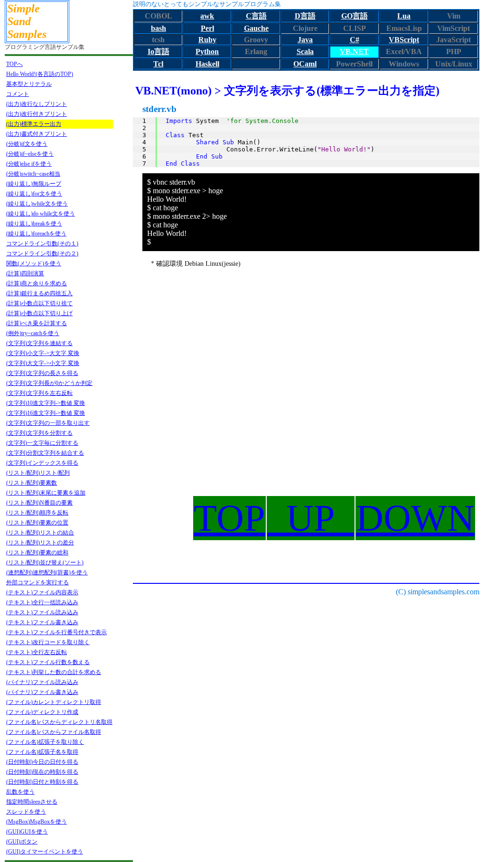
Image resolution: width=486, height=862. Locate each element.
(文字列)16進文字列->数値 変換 (45, 413)
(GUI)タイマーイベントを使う (44, 851)
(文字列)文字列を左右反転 (39, 393)
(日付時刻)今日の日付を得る (42, 762)
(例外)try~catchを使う (32, 333)
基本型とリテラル (29, 84)
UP (310, 518)
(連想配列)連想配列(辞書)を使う (47, 572)
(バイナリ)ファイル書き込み (42, 692)
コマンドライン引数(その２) (42, 253)
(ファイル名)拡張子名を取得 (42, 752)
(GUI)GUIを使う (27, 831)
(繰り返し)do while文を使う (40, 213)
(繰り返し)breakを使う (34, 223)
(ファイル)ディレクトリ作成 (42, 712)
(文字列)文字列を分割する (39, 433)
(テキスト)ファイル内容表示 (42, 592)
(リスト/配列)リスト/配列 (38, 472)
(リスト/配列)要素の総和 (37, 552)
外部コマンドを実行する (37, 582)
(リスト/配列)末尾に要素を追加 (45, 492)
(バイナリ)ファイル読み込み (42, 682)
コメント (17, 94)
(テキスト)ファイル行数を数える (48, 662)
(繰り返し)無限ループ (33, 183)
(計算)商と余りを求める (36, 283)
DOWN (415, 518)
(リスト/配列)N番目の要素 (39, 502)
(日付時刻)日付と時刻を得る (42, 781)
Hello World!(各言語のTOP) (39, 74)
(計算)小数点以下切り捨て (39, 303)
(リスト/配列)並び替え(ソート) (45, 562)
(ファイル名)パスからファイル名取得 (53, 732)
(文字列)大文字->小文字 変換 (42, 363)
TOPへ (14, 64)
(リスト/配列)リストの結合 (40, 532)
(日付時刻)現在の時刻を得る (42, 771)
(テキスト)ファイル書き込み (42, 622)
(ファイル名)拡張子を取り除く (45, 742)
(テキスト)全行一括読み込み (42, 602)
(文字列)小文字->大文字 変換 (42, 353)
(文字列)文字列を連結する (39, 343)
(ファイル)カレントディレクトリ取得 (53, 702)
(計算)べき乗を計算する (36, 323)
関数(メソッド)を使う (33, 263)
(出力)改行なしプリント (36, 104)
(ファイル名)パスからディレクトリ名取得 (59, 722)
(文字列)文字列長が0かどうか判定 (49, 383)
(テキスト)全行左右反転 (36, 652)
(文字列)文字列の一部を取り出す (48, 423)
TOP (229, 518)
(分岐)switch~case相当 (33, 173)
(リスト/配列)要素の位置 (37, 522)
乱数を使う (20, 791)
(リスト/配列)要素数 (31, 482)
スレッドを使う (26, 811)
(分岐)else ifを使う (29, 163)
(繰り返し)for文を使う (34, 193)
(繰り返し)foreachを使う (36, 233)
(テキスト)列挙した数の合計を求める (53, 672)
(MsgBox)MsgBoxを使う (36, 821)
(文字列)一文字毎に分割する (42, 443)
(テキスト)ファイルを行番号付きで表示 (56, 632)
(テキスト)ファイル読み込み (42, 612)
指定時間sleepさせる (31, 801)
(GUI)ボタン (21, 841)
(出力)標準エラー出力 (33, 124)
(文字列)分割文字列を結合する (45, 453)
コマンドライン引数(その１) (42, 243)
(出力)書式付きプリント (36, 134)
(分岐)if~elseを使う (30, 153)
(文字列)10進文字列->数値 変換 (45, 403)
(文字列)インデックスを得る (42, 462)
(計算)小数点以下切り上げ (39, 313)
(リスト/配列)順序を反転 (37, 512)
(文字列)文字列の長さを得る (42, 373)
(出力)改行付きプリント (36, 114)
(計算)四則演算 (25, 273)
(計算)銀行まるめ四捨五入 (39, 293)
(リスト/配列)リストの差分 (40, 542)
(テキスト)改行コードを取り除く (48, 642)
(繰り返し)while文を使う (37, 203)
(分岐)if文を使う (26, 144)
